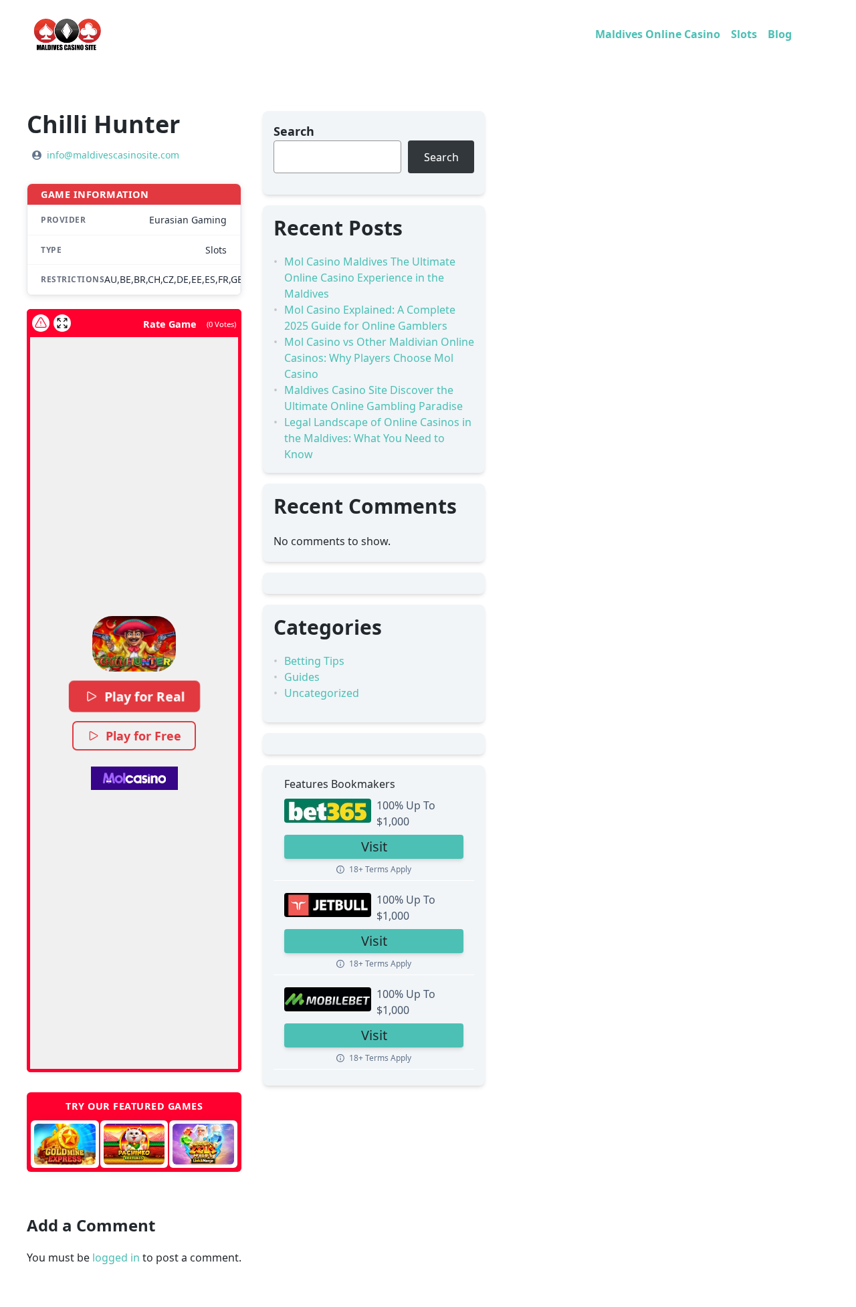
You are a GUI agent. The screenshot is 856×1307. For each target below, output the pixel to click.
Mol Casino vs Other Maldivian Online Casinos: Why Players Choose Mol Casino (379, 357)
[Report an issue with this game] (40, 323)
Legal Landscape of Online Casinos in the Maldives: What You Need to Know (377, 438)
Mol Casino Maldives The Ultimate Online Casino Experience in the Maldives (369, 277)
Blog (780, 34)
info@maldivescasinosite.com (113, 154)
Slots (744, 34)
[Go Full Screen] (62, 323)
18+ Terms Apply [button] (380, 869)
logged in (116, 1257)
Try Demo (61, 1143)
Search (294, 131)
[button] (133, 644)
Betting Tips (314, 661)
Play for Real (144, 696)
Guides (302, 677)
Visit (374, 846)
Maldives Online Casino (657, 34)
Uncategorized (321, 693)
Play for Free (143, 736)
